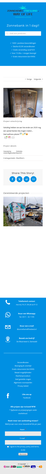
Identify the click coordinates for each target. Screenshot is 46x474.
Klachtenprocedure (23, 376)
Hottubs (19, 151)
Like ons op (26, 394)
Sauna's (19, 153)
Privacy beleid (23, 386)
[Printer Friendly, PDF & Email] (9, 137)
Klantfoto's (20, 158)
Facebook (26, 398)
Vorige (29, 79)
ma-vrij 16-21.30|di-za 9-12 (27, 304)
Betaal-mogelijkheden (23, 372)
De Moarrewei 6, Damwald (27, 341)
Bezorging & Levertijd (23, 366)
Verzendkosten (23, 362)
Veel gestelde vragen (23, 379)
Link (23, 450)
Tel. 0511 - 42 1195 (26, 317)
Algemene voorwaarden (23, 382)
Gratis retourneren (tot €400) (23, 369)
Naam (23, 429)
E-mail (23, 438)
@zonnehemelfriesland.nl (27, 329)
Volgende (37, 79)
